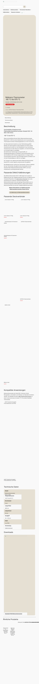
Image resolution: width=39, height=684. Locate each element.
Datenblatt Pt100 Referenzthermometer (13, 613)
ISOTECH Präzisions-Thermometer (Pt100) (16, 109)
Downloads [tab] (7, 122)
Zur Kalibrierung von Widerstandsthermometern (19, 192)
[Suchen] (24, 7)
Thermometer (20, 113)
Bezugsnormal (10, 111)
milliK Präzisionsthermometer (24, 396)
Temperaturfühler (8, 113)
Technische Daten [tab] (9, 120)
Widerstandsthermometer (27, 113)
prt (29, 111)
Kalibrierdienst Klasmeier (21, 179)
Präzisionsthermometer (25, 111)
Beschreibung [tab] (8, 117)
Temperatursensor (15, 113)
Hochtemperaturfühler (16, 111)
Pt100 (31, 111)
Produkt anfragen (10, 104)
